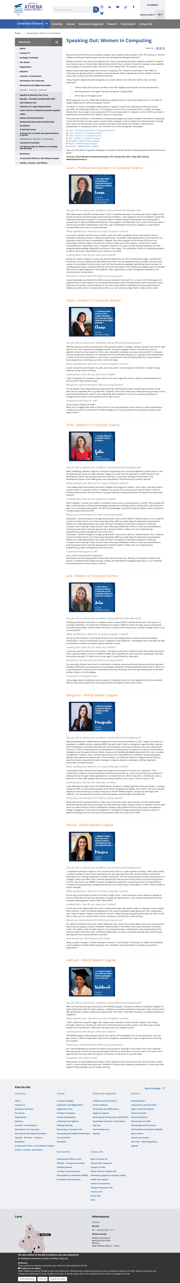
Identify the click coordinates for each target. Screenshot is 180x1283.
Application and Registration (70, 1105)
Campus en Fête (98, 1167)
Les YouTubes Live (101, 1129)
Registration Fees (64, 1109)
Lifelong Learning (64, 1125)
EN (159, 14)
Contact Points (63, 1137)
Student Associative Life (102, 1187)
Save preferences (27, 1279)
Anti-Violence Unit (28, 103)
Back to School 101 (99, 1159)
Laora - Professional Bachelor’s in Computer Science (92, 130)
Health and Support (100, 1179)
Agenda (96, 1133)
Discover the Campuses (101, 1163)
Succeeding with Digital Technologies (73, 1133)
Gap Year (97, 1125)
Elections (24, 71)
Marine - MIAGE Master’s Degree (83, 143)
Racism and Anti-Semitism (32, 118)
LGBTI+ (23, 114)
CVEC (93, 1200)
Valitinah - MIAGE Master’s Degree (84, 146)
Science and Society (140, 1137)
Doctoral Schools (138, 1113)
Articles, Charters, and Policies (33, 163)
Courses (71, 24)
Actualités (61, 1141)
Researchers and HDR (140, 1121)
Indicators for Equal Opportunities (35, 106)
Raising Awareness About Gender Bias (37, 122)
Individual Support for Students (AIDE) (108, 1175)
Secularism (25, 126)
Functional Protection (30, 143)
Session (24, 1263)
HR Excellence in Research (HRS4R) (146, 1129)
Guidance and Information (105, 1101)
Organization (25, 67)
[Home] (18, 7)
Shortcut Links (146, 15)
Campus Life (145, 24)
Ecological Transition (29, 57)
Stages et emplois (101, 1113)
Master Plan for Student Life (103, 1171)
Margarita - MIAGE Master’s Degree (84, 141)
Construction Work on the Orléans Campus (39, 158)
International (128, 24)
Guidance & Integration (91, 24)
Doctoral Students (139, 1117)
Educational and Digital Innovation (35, 85)
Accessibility (152, 5)
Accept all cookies (57, 1279)
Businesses (25, 153)
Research (112, 24)
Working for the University (32, 80)
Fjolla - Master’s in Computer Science (85, 135)
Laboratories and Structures (144, 1105)
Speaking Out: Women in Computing (36, 139)
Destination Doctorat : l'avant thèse (109, 1121)
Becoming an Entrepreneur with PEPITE (110, 1117)
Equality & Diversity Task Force (34, 95)
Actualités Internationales (68, 1179)
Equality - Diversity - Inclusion (33, 90)
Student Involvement (100, 1183)
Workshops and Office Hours (106, 1109)
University (57, 24)
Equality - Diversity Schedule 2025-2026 (37, 99)
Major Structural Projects (142, 1109)
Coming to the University (68, 1171)
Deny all (42, 1279)
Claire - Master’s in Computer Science (85, 133)
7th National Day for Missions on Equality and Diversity (38, 147)
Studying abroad (64, 1167)
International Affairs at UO (69, 1159)
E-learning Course (28, 129)
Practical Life (96, 1191)
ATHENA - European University (71, 1163)
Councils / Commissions (31, 76)
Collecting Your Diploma (68, 1121)
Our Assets (25, 62)
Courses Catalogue (65, 1101)
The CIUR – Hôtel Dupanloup (144, 1141)
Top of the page (152, 1088)
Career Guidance (100, 1105)
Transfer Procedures (66, 1113)
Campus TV (25, 53)
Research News (138, 1101)
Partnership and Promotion (143, 1125)
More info (64, 1258)
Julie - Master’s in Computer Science (85, 138)
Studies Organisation (66, 1117)
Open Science (137, 1133)
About (22, 48)
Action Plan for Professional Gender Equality (40, 110)
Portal (17, 33)
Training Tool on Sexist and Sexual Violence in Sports (39, 134)
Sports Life (95, 1195)
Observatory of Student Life (69, 1129)
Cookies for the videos (30, 1268)
